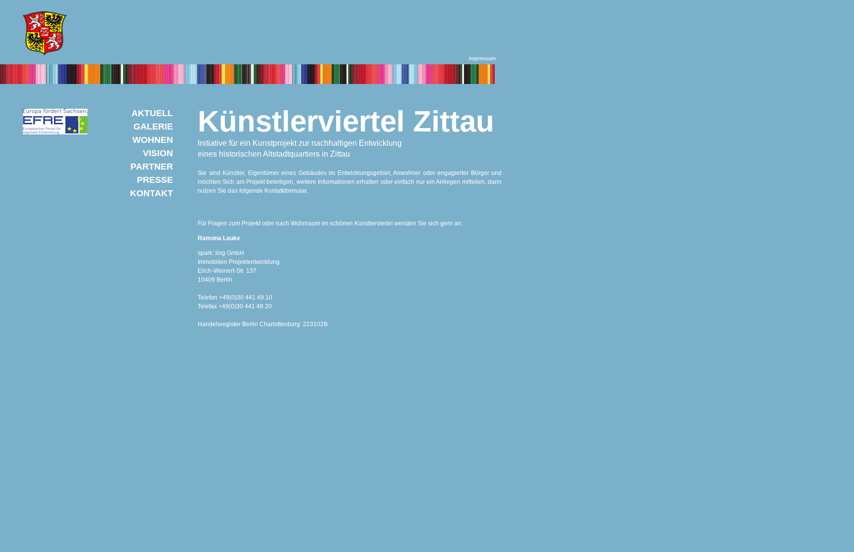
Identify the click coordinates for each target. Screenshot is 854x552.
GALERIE (153, 126)
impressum (482, 58)
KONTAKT (151, 193)
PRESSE (155, 180)
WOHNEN (152, 140)
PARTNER (151, 166)
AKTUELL (152, 113)
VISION (158, 153)
